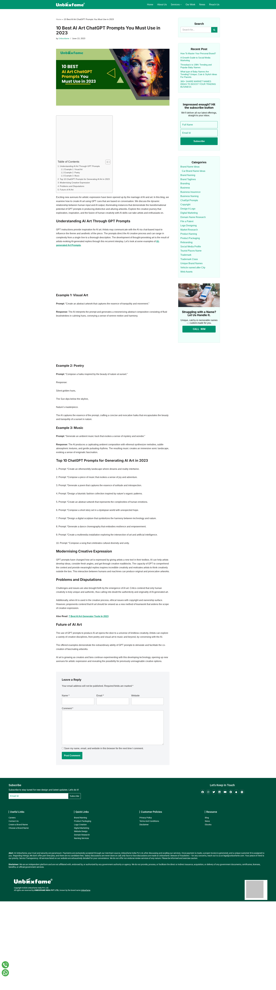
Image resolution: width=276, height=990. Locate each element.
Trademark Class (189, 259)
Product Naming (188, 234)
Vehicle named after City (192, 267)
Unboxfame (64, 38)
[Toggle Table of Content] (106, 162)
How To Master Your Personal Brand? (198, 53)
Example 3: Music (71, 176)
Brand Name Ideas (190, 166)
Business (185, 187)
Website (135, 695)
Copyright (185, 204)
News (202, 4)
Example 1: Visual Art (73, 169)
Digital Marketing (189, 213)
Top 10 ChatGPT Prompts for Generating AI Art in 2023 (85, 179)
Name (65, 695)
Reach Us (214, 4)
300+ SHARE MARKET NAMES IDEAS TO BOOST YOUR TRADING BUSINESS (198, 84)
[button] (181, 4)
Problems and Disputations (72, 186)
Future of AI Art (66, 189)
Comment (67, 708)
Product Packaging (190, 238)
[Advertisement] (84, 138)
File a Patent (186, 221)
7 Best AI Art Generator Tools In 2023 (89, 616)
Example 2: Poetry (72, 172)
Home (150, 4)
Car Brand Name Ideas (193, 171)
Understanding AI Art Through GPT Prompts (80, 166)
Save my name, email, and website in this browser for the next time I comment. (103, 748)
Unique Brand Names (191, 263)
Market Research (189, 229)
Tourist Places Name (191, 250)
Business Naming (189, 196)
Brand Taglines (188, 179)
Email (100, 695)
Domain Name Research (193, 217)
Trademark (185, 255)
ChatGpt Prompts (189, 200)
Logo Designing (188, 225)
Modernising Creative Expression (75, 182)
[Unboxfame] (70, 4)
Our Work (190, 4)
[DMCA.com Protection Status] (254, 897)
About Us (162, 4)
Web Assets (186, 271)
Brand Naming (187, 175)
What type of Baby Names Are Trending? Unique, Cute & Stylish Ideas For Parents (198, 74)
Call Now (199, 328)
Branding (185, 183)
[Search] (214, 30)
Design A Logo (187, 208)
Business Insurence (190, 192)
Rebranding (186, 242)
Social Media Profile (190, 246)
